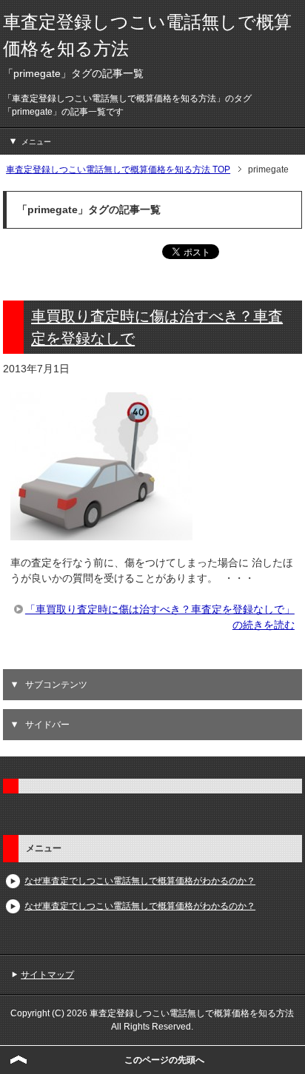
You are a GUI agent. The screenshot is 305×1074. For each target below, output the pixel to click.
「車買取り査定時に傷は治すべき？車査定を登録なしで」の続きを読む (160, 617)
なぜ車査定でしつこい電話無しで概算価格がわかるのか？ (139, 881)
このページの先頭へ (164, 1060)
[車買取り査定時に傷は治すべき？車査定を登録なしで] (101, 532)
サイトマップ (47, 975)
